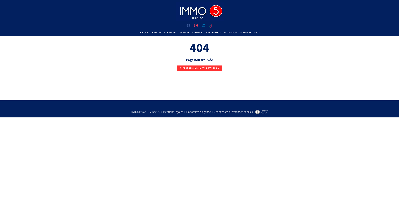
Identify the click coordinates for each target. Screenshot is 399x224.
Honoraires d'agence (198, 112)
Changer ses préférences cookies (233, 112)
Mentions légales (173, 112)
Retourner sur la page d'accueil (199, 68)
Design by (264, 112)
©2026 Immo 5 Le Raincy (145, 112)
